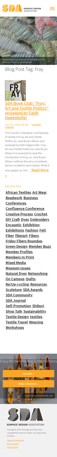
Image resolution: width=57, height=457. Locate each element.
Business (31, 197)
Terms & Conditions (15, 440)
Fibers (34, 235)
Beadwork (14, 197)
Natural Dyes (16, 273)
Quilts (31, 278)
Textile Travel (17, 322)
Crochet (40, 214)
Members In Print (20, 257)
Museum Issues (18, 268)
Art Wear (39, 192)
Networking (38, 273)
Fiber (10, 235)
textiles (36, 316)
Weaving (36, 322)
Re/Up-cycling (17, 284)
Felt (42, 230)
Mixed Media (16, 262)
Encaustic (14, 224)
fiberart (21, 235)
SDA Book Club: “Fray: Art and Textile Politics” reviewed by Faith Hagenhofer (27, 110)
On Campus (15, 278)
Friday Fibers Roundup (24, 241)
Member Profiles (19, 251)
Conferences (16, 203)
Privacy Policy (13, 444)
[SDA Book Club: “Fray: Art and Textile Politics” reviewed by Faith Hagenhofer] (15, 90)
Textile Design (17, 316)
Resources (38, 284)
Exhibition (31, 224)
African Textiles (18, 192)
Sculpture (14, 289)
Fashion (31, 230)
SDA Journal (16, 300)
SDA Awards (33, 289)
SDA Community (19, 295)
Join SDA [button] (27, 373)
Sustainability (34, 311)
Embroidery (39, 219)
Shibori (38, 305)
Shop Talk (14, 311)
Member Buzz (40, 246)
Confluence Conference (25, 208)
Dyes (25, 219)
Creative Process (19, 214)
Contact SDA (12, 447)
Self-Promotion (18, 305)
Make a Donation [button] (27, 383)
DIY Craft (13, 219)
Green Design (17, 246)
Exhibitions (15, 230)
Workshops (15, 327)
